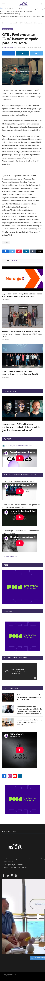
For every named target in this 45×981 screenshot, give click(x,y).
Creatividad (7, 29)
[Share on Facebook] (8, 53)
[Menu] (3, 4)
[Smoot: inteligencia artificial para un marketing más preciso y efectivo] (8, 722)
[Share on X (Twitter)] (36, 53)
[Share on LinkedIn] (22, 53)
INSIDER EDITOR (10, 48)
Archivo (6, 242)
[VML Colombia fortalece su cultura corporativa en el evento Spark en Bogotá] (22, 356)
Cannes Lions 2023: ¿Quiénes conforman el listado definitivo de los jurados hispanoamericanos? (21, 427)
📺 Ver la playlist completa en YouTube (17, 445)
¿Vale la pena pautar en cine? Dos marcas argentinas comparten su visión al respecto (29, 697)
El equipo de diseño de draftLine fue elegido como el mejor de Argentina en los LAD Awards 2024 (22, 333)
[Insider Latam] (24, 4)
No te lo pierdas (11, 688)
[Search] (41, 4)
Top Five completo (9, 556)
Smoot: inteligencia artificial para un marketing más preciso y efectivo (29, 722)
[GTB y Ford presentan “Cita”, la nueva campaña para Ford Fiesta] (22, 71)
